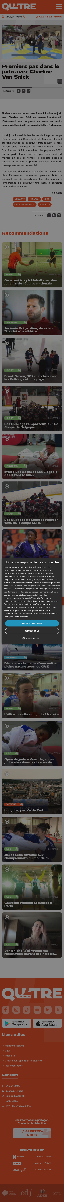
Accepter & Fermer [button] (32, 623)
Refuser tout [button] (32, 631)
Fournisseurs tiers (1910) (23, 588)
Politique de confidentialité (16, 616)
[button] (32, 638)
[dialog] (32, 601)
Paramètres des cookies (47, 613)
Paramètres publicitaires (15, 610)
